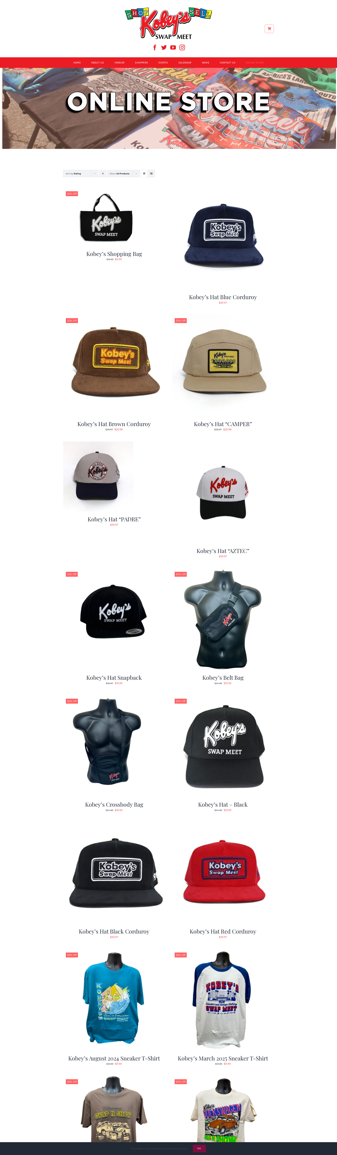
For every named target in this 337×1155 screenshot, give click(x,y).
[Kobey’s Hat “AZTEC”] (223, 443)
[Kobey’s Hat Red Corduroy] (223, 824)
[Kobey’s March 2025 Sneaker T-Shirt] (223, 951)
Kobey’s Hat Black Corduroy (114, 931)
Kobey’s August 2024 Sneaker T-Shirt (114, 1058)
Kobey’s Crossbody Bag (114, 804)
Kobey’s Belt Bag (223, 677)
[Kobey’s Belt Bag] (223, 570)
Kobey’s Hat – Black (223, 804)
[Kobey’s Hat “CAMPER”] (223, 316)
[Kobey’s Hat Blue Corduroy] (223, 189)
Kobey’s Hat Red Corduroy (223, 931)
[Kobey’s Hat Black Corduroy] (114, 824)
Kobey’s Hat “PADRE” (114, 519)
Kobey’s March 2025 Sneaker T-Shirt (223, 1058)
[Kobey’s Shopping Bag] (107, 189)
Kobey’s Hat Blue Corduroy (223, 297)
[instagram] (182, 47)
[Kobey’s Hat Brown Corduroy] (114, 316)
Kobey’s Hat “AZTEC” (223, 550)
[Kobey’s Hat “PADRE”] (98, 443)
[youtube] (173, 47)
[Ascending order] (102, 173)
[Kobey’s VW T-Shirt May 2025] (114, 1077)
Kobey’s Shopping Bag (114, 253)
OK (199, 1148)
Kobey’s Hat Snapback (114, 677)
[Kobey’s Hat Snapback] (114, 570)
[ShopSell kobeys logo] (168, 8)
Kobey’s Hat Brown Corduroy (114, 423)
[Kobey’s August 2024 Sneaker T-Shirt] (114, 951)
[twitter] (164, 47)
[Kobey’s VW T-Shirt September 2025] (223, 1077)
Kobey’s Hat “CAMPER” (223, 423)
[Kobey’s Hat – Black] (223, 697)
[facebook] (155, 47)
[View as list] (151, 173)
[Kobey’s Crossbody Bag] (114, 697)
